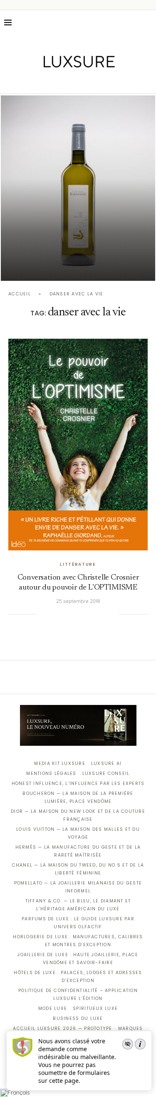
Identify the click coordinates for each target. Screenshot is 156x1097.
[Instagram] (72, 82)
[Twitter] (60, 82)
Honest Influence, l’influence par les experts (78, 783)
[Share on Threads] (96, 614)
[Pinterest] (84, 82)
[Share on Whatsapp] (87, 614)
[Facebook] (49, 82)
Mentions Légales (51, 773)
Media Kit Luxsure (59, 763)
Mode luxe (52, 1008)
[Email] (107, 82)
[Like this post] (43, 614)
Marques (130, 1028)
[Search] (148, 22)
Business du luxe (78, 1018)
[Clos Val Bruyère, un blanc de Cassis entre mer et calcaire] (78, 188)
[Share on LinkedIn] (79, 614)
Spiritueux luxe (95, 1008)
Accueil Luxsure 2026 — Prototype (62, 1028)
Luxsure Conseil (106, 773)
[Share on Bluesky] (104, 614)
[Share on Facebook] (53, 614)
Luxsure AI (106, 763)
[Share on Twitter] (62, 614)
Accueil (19, 294)
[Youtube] (95, 82)
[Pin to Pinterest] (70, 614)
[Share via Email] (113, 614)
